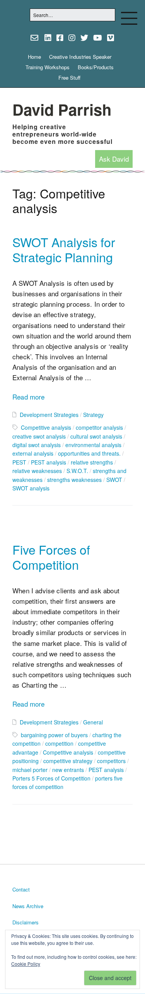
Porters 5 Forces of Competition (51, 778)
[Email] (35, 37)
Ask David (114, 159)
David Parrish (61, 109)
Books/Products (96, 67)
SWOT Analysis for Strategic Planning (63, 249)
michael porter (30, 770)
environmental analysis (93, 445)
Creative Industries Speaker (80, 56)
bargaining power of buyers (54, 735)
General (93, 722)
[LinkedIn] (48, 37)
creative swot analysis (39, 436)
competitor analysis (99, 427)
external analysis (32, 453)
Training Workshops (48, 67)
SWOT (114, 479)
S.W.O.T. (77, 471)
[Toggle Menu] (129, 18)
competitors (111, 761)
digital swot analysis (36, 445)
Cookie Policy (25, 963)
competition (59, 743)
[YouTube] (98, 37)
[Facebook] (60, 37)
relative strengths (92, 462)
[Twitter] (84, 37)
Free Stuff (69, 77)
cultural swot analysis (96, 436)
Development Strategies (49, 414)
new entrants (68, 770)
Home (34, 56)
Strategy (93, 414)
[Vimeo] (111, 37)
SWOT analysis (30, 488)
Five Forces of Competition (51, 556)
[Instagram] (72, 37)
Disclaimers (25, 922)
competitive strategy (67, 761)
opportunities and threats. (89, 453)
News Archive (27, 906)
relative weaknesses (37, 471)
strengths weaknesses (74, 479)
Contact (21, 889)
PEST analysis (48, 462)
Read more (28, 396)
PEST (19, 462)
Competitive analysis (46, 427)
